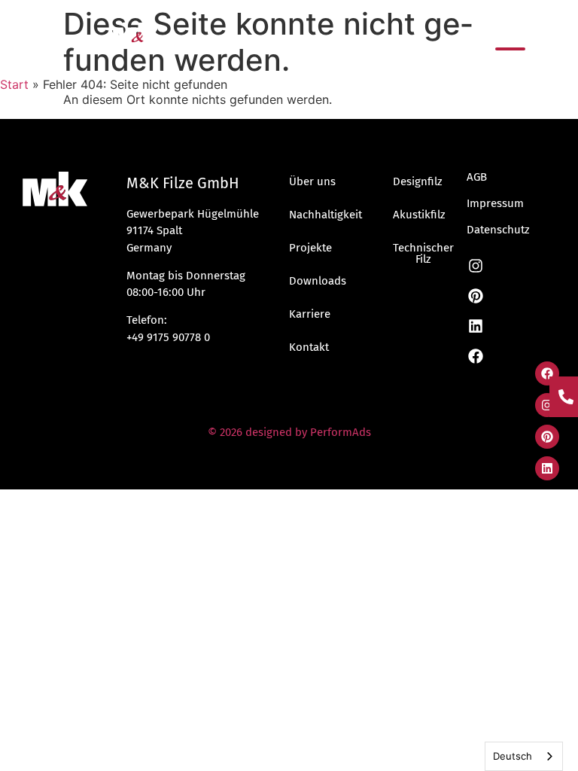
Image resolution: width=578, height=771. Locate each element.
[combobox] (524, 756)
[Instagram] (547, 405)
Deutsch (512, 756)
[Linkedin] (547, 468)
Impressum (495, 203)
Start (14, 84)
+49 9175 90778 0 (168, 337)
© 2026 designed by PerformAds (289, 432)
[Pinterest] (547, 437)
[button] (510, 49)
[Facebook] (547, 373)
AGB (477, 177)
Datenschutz (498, 229)
